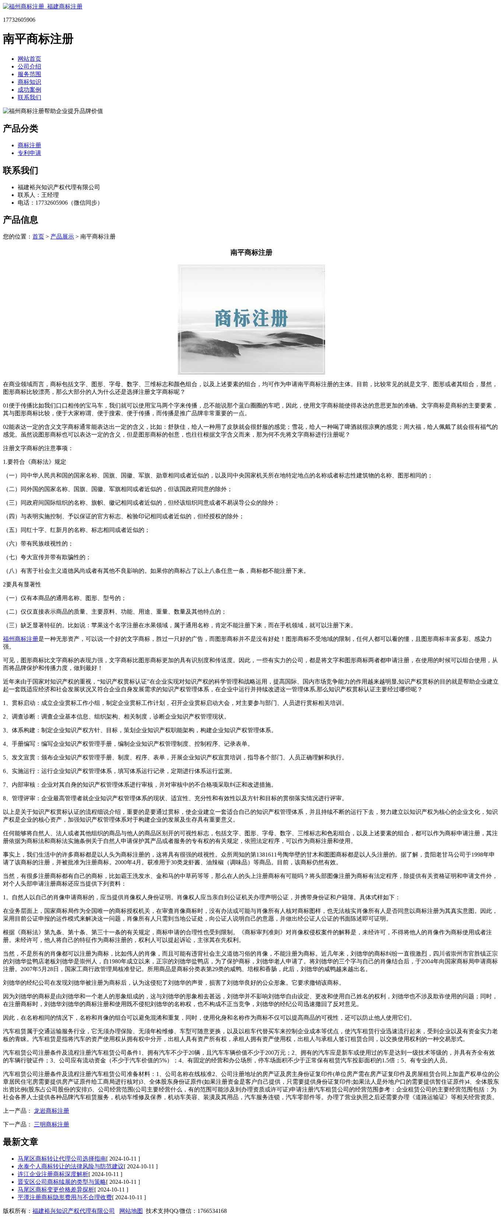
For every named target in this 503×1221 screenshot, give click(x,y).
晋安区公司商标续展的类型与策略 (62, 1182)
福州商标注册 (20, 639)
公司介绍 (29, 66)
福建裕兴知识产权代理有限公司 (73, 1211)
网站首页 (29, 59)
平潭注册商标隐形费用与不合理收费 (65, 1197)
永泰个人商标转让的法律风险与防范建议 (71, 1166)
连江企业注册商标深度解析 (53, 1174)
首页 (38, 236)
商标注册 (29, 145)
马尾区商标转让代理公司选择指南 (62, 1158)
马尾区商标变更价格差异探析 (56, 1189)
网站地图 (131, 1211)
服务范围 (29, 74)
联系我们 (29, 97)
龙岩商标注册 (51, 1111)
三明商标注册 (51, 1124)
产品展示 (62, 236)
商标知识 (29, 82)
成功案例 (29, 90)
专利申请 (29, 153)
